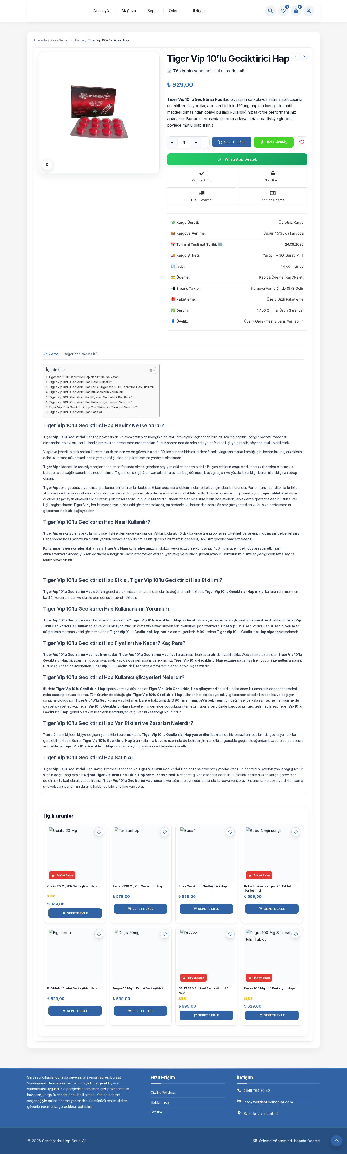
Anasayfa (101, 10)
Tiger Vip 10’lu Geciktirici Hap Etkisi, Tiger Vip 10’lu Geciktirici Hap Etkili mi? (102, 387)
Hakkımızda (160, 1102)
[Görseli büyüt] (47, 165)
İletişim (199, 10)
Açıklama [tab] (50, 354)
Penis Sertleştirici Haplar (67, 40)
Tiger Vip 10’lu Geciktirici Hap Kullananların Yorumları (86, 392)
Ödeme (175, 10)
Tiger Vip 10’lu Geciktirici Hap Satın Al (75, 412)
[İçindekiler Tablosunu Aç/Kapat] (149, 371)
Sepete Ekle (234, 142)
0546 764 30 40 (257, 1090)
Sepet (152, 10)
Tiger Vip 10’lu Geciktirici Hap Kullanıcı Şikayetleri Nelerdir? (90, 402)
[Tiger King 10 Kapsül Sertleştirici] (295, 56)
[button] (75, 913)
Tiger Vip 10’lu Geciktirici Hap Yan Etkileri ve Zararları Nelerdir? (93, 407)
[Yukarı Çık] (336, 1140)
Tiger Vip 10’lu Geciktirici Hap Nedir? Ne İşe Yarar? (84, 377)
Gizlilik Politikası (163, 1092)
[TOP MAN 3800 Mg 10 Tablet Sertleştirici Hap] (303, 56)
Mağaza (129, 10)
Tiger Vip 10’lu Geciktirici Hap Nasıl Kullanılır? (80, 382)
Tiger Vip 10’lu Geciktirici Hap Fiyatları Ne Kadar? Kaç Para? (90, 397)
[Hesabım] (308, 10)
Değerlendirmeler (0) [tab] (80, 354)
